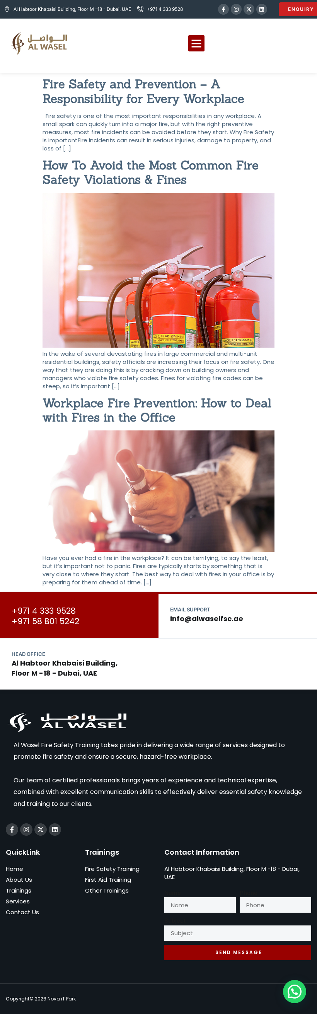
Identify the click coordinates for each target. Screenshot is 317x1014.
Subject (175, 920)
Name (172, 892)
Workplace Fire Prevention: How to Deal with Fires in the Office (157, 410)
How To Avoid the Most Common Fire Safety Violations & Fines (151, 172)
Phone (248, 892)
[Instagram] (236, 9)
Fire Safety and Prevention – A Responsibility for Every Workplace (143, 91)
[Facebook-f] (223, 9)
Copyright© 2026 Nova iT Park (41, 998)
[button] (196, 43)
